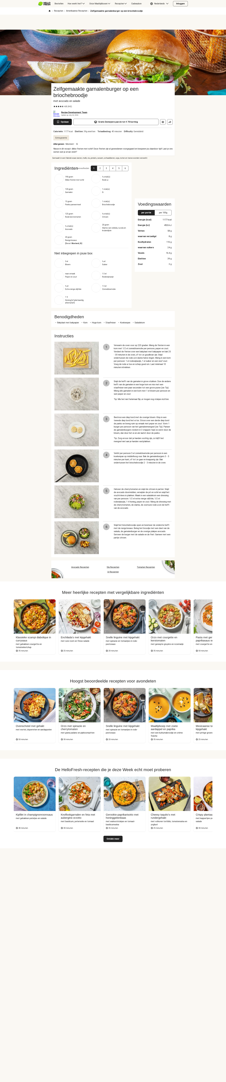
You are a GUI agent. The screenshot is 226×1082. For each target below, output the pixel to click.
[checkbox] (54, 106)
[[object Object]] (163, 122)
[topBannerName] (113, 22)
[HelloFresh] (44, 4)
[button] (160, 3)
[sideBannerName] (154, 178)
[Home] (49, 11)
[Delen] (170, 122)
